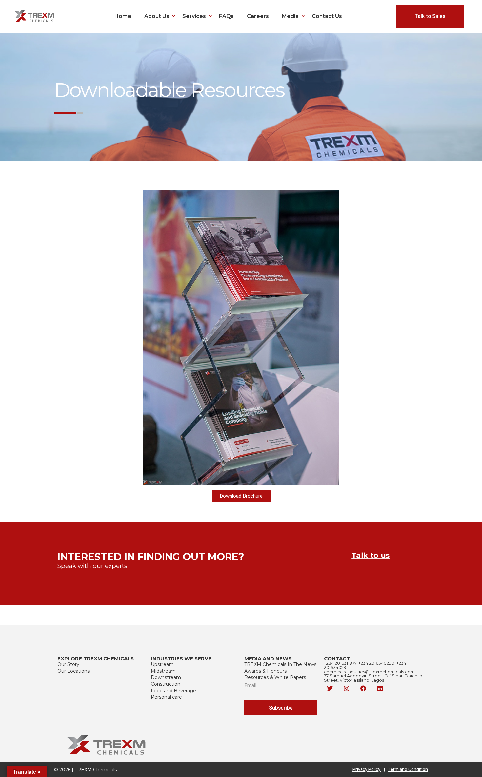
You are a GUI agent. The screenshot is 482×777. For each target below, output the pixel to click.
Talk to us (370, 555)
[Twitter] (330, 688)
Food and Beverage (173, 690)
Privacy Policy (368, 769)
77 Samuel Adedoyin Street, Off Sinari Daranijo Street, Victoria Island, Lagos (373, 678)
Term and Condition (408, 769)
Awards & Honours (265, 671)
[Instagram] (346, 688)
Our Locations (73, 671)
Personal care (166, 697)
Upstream (162, 664)
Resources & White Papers (275, 677)
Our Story (68, 664)
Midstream (163, 671)
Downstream (166, 677)
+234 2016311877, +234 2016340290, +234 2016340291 (365, 665)
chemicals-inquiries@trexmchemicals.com (369, 671)
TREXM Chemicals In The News (280, 664)
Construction (165, 684)
